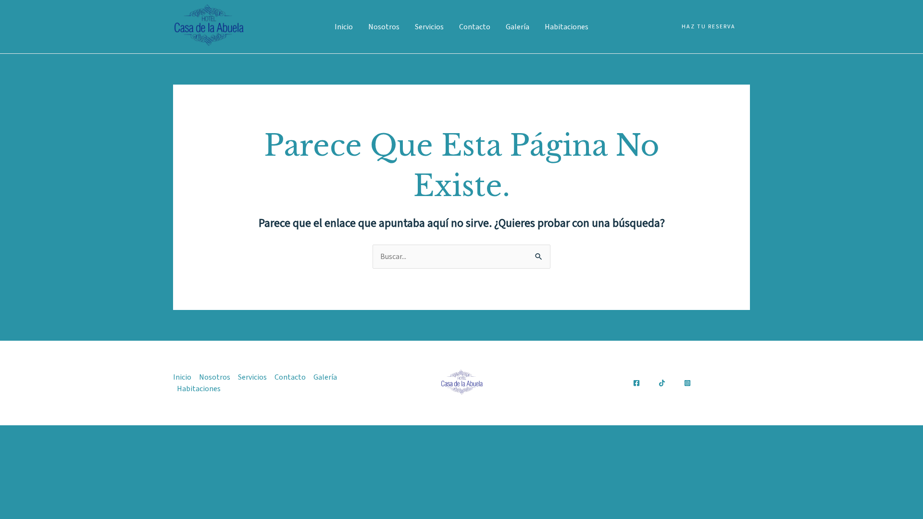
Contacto (474, 27)
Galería (517, 27)
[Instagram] (687, 383)
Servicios (429, 27)
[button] (708, 27)
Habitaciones (566, 27)
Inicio (344, 27)
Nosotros (383, 27)
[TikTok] (662, 383)
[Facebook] (636, 383)
